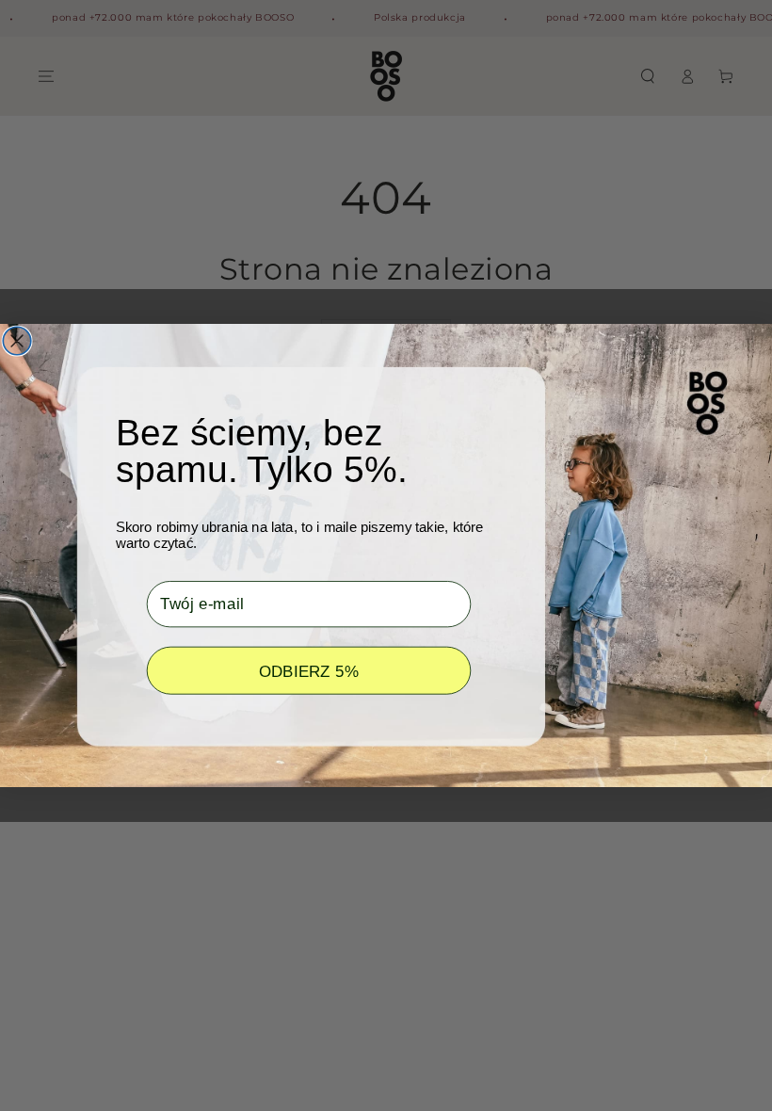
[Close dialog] (17, 341)
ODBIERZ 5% (309, 671)
